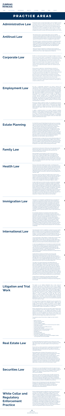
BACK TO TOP (32, 411)
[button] (36, 10)
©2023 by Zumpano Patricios (32, 413)
